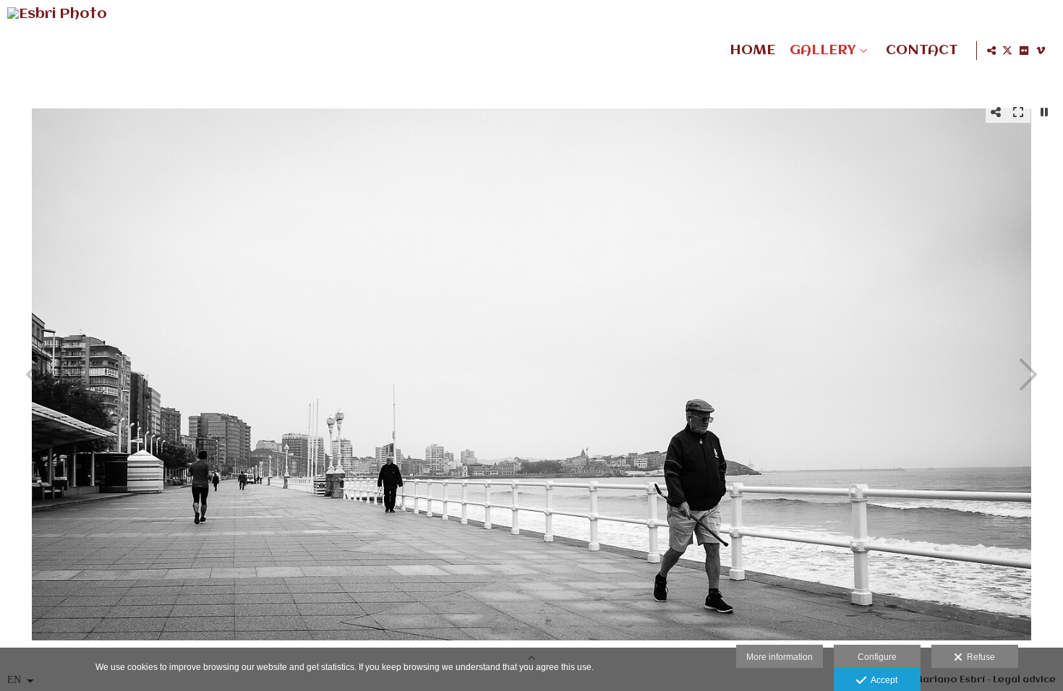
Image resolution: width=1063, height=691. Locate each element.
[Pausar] (1044, 112)
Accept (881, 680)
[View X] (1007, 50)
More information (779, 657)
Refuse (978, 657)
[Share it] (991, 50)
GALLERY (822, 50)
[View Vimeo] (1040, 50)
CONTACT (922, 50)
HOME (752, 50)
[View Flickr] (1024, 50)
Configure (877, 657)
